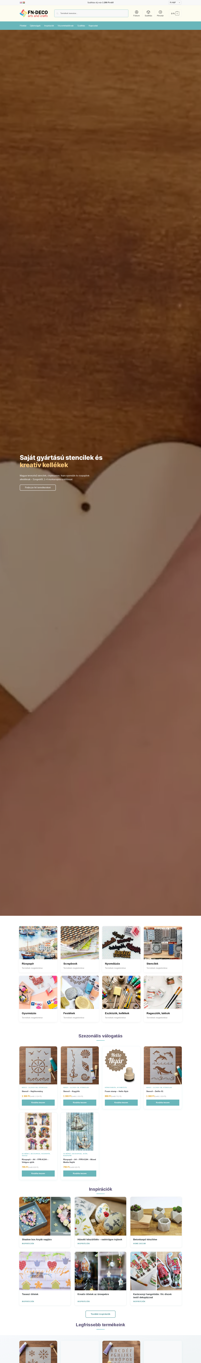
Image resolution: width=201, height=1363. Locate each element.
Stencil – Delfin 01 (154, 1091)
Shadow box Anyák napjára (37, 1239)
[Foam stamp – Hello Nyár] (121, 1065)
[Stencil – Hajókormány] (38, 1065)
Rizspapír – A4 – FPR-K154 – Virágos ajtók (35, 1160)
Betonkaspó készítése (145, 1239)
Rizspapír (45, 1153)
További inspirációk (100, 1314)
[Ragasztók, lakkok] (163, 995)
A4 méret (26, 1153)
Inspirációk (28, 1244)
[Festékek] (80, 995)
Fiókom (136, 16)
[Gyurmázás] (38, 995)
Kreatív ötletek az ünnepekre (93, 1294)
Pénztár (160, 16)
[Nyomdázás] (121, 945)
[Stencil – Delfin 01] (163, 1065)
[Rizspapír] (38, 945)
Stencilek (43, 1087)
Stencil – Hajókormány (32, 1091)
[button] (175, 13)
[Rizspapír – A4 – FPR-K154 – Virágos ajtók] (38, 1132)
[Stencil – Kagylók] (80, 1065)
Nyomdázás (122, 1087)
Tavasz (25, 1155)
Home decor (139, 1244)
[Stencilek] (163, 945)
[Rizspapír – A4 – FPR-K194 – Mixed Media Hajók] (80, 1132)
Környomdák (110, 1087)
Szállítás (148, 16)
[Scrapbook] (80, 945)
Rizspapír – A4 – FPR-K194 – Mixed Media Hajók (79, 1160)
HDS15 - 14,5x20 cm (30, 1087)
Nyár (85, 1153)
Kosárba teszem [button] (38, 1103)
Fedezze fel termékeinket (38, 487)
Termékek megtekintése (32, 968)
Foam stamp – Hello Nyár (116, 1091)
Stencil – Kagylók (71, 1091)
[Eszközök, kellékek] (121, 995)
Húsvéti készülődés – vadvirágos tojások (99, 1239)
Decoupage (35, 1153)
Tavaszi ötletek (30, 1294)
